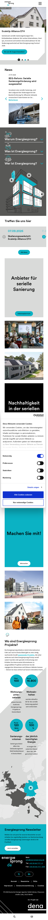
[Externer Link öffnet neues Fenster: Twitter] (19, 874)
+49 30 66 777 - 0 (36, 863)
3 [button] (28, 59)
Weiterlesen (13, 100)
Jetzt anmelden (12, 848)
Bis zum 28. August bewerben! (14, 52)
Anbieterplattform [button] (24, 313)
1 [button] (22, 59)
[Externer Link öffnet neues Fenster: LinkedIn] (29, 874)
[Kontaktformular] (32, 916)
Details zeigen (33, 487)
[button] (14, 916)
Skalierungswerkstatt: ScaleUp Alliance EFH (19, 237)
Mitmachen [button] (24, 563)
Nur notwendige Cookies (23, 502)
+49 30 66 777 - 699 (37, 867)
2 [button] (25, 59)
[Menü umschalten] (40, 3)
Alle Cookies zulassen (23, 495)
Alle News (24, 252)
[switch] (40, 463)
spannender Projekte (26, 655)
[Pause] (19, 60)
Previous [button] (6, 98)
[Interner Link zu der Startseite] (9, 3)
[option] (24, 36)
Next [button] (41, 98)
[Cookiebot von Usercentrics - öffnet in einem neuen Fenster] (33, 415)
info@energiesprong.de (35, 860)
